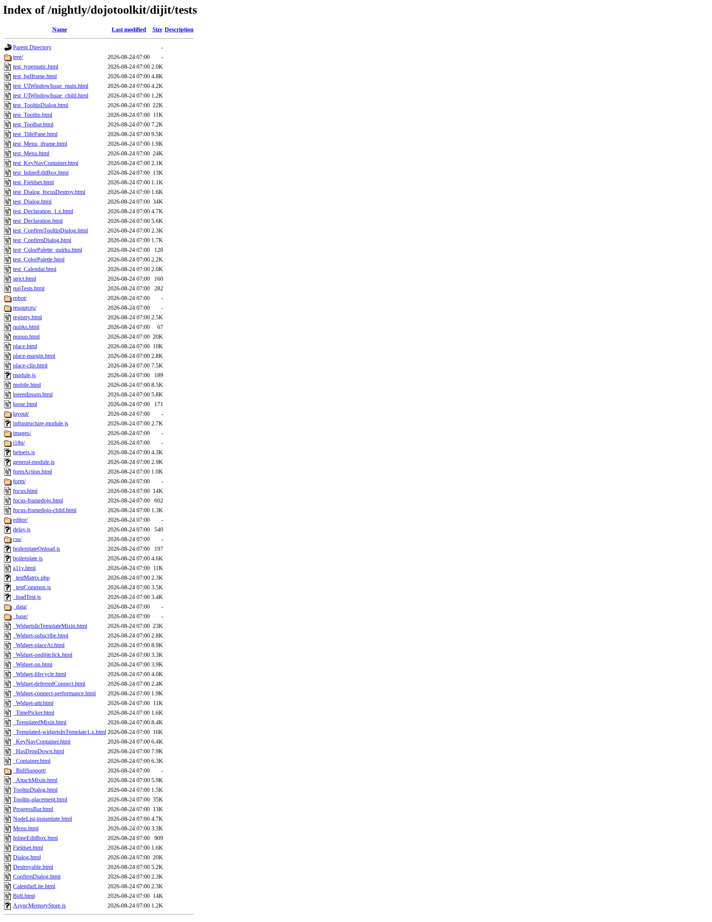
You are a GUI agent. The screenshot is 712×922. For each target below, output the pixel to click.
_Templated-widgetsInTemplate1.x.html (59, 732)
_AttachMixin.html (35, 780)
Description (179, 29)
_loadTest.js (27, 597)
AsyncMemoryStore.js (39, 905)
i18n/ (19, 442)
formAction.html (32, 471)
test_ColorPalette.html (39, 259)
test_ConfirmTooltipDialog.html (50, 230)
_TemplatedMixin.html (39, 722)
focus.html (25, 491)
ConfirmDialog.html (36, 876)
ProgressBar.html (33, 809)
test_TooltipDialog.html (40, 105)
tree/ (18, 57)
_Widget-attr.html (33, 703)
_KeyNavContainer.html (41, 741)
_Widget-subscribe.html (40, 635)
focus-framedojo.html (38, 500)
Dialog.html (27, 857)
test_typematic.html (35, 66)
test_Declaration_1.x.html (43, 211)
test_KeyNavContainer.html (45, 163)
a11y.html (24, 568)
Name (59, 29)
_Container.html (31, 761)
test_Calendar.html (34, 269)
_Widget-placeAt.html (39, 645)
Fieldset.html (28, 847)
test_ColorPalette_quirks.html (47, 250)
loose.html (25, 404)
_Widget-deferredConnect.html (49, 684)
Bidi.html (24, 896)
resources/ (24, 307)
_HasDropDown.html (38, 751)
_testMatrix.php (31, 577)
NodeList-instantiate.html (42, 819)
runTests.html (28, 288)
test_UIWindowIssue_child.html (50, 95)
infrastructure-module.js (40, 423)
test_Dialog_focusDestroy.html (49, 192)
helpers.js (24, 452)
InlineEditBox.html (35, 838)
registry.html (27, 317)
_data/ (20, 606)
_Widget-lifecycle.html (39, 674)
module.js (24, 375)
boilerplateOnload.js (36, 549)
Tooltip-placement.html (40, 799)
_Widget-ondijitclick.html (42, 655)
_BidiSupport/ (29, 770)
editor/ (20, 520)
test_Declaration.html (38, 221)
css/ (17, 539)
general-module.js (34, 462)
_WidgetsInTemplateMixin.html (50, 626)
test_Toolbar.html (33, 124)
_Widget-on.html (32, 664)
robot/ (20, 298)
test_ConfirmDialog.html (42, 240)
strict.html (24, 279)
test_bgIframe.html (35, 76)
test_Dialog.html (32, 201)
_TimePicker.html (33, 712)
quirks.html (26, 327)
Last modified (129, 29)
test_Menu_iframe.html (40, 144)
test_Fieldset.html (33, 182)
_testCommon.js (32, 587)
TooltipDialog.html (35, 790)
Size (157, 29)
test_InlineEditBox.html (41, 172)
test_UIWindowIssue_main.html (50, 86)
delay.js (21, 529)
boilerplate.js (28, 558)
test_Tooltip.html (32, 115)
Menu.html (26, 828)
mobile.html (27, 385)
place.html (25, 346)
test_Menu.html (31, 153)
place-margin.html (34, 356)
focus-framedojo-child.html (44, 510)
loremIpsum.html (33, 394)
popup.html (26, 336)
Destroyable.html (33, 867)
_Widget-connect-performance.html (54, 693)
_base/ (20, 616)
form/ (19, 481)
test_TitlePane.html (35, 134)
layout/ (21, 414)
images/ (22, 433)
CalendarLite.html (34, 886)
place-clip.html (30, 365)
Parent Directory (32, 47)
